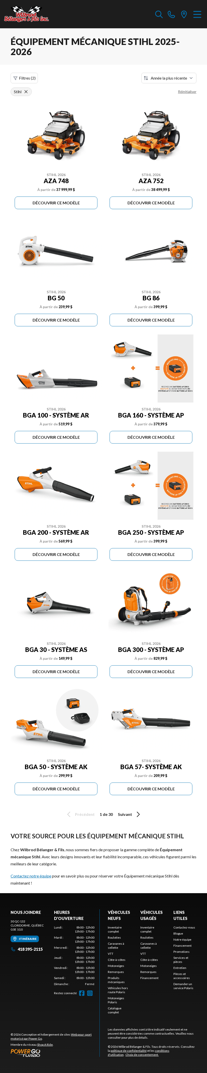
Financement (149, 978)
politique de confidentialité (129, 1051)
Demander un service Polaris (183, 986)
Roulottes (114, 937)
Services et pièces (180, 960)
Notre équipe (182, 939)
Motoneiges (116, 966)
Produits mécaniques (116, 980)
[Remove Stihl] (26, 92)
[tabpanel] (74, 955)
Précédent (85, 814)
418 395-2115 (30, 949)
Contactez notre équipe (31, 875)
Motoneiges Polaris (116, 1000)
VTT (110, 954)
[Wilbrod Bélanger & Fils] (29, 14)
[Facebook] (82, 993)
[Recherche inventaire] (159, 14)
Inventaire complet (115, 929)
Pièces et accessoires (181, 976)
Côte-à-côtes (116, 960)
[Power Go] (55, 1053)
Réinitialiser (187, 91)
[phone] (171, 14)
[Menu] (197, 14)
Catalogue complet (114, 1010)
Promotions (181, 952)
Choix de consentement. (142, 1055)
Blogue (178, 933)
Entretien (179, 968)
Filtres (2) (27, 78)
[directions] (184, 14)
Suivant (125, 814)
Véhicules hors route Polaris (118, 990)
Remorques (116, 972)
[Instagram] (90, 993)
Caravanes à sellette (116, 945)
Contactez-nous (184, 927)
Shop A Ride (45, 1044)
